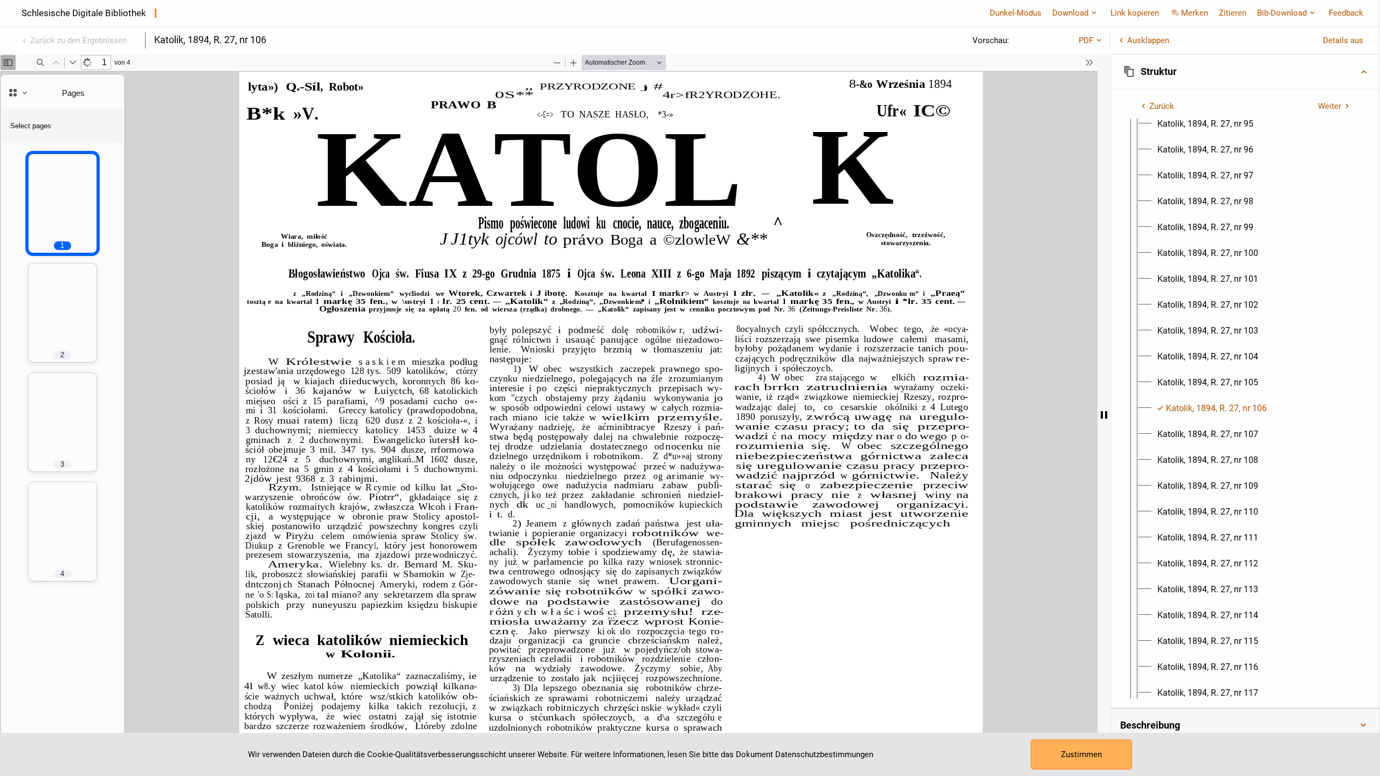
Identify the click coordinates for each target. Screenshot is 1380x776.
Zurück (1161, 106)
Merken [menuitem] (1194, 13)
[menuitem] (1205, 124)
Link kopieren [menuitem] (1134, 13)
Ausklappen (1148, 40)
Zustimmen (1081, 754)
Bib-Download (1282, 13)
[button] (1245, 71)
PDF (1086, 40)
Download (1070, 13)
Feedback (1346, 13)
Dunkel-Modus (1015, 13)
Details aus (1343, 40)
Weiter (1329, 106)
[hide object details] (1104, 415)
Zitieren (1232, 13)
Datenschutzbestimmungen (824, 754)
